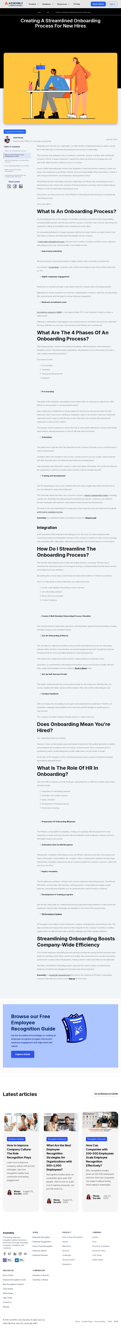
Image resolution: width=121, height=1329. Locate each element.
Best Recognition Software (13, 1284)
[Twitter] (9, 1253)
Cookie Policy (87, 1321)
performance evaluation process (50, 512)
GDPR (116, 1321)
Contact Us (7, 1302)
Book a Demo (98, 4)
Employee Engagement (42, 1242)
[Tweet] (9, 186)
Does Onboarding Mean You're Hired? (17, 166)
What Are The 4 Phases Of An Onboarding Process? (14, 155)
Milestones (66, 1246)
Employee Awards (40, 1251)
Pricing (77, 4)
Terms (77, 1321)
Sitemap (6, 1307)
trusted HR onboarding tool (60, 975)
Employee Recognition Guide (14, 1280)
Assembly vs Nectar (40, 1280)
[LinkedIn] (15, 1253)
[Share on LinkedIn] (21, 186)
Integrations (66, 1264)
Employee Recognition (41, 1237)
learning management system (96, 495)
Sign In (112, 4)
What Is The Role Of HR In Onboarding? (13, 170)
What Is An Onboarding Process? (15, 151)
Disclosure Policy (99, 1251)
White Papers (8, 1293)
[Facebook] (4, 1253)
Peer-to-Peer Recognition (72, 1237)
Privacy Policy (100, 1321)
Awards (65, 1242)
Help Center (7, 1298)
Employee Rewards (40, 1255)
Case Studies (8, 1289)
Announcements (68, 1260)
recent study (54, 267)
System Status (97, 1260)
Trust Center (97, 1255)
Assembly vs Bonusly (41, 1275)
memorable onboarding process (51, 242)
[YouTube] (25, 1253)
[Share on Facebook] (15, 186)
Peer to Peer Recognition (42, 1246)
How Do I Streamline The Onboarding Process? (17, 161)
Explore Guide (22, 1054)
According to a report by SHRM (49, 312)
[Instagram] (20, 1253)
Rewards (65, 1251)
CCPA (109, 1321)
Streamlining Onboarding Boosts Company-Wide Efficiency (15, 176)
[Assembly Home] (14, 4)
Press (94, 1242)
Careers (95, 1237)
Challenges (66, 1255)
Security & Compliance (101, 1246)
